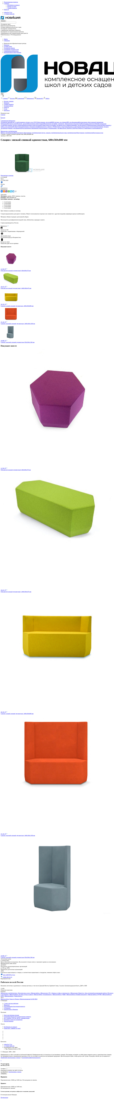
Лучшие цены (8, 46)
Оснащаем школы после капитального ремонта (17, 1016)
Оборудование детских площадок (13, 125)
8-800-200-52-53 (7, 977)
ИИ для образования (73, 122)
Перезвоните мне (6, 978)
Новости (6, 9)
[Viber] (6, 191)
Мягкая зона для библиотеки (9, 993)
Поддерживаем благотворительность (14, 1006)
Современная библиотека (11, 51)
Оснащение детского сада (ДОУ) (27, 122)
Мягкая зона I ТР (46, 993)
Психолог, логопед (22, 123)
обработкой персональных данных (10, 1057)
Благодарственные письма (11, 1015)
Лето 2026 (72, 128)
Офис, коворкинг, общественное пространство (67, 123)
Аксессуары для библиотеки (68, 132)
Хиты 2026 (66, 128)
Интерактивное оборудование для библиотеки (27, 132)
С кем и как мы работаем (11, 1003)
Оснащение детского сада (11, 49)
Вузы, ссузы (14, 122)
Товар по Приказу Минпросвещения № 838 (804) (23, 999)
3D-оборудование (18, 126)
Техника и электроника (74, 126)
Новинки (6, 45)
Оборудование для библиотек (84, 132)
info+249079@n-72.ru (9, 975)
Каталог (3, 20)
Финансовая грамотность (88, 123)
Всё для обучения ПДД (81, 125)
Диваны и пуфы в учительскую (61, 993)
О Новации (7, 1008)
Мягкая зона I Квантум (78, 993)
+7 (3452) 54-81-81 (9, 14)
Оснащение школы (9, 48)
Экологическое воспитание (89, 126)
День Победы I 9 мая (81, 128)
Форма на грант (11, 6)
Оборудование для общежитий (13, 128)
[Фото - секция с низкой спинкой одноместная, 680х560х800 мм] (23, 174)
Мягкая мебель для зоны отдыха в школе (22, 994)
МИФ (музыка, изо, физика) (59, 122)
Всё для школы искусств (61, 125)
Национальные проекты (95, 125)
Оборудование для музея (44, 122)
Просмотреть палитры (7, 175)
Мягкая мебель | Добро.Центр (13, 996)
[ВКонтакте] (2, 191)
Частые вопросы (8, 1021)
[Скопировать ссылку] (16, 191)
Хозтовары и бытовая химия (31, 126)
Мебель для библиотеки (7, 132)
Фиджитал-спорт (12, 123)
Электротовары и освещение (46, 128)
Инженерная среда (49, 123)
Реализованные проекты (11, 2)
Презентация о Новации (11, 1009)
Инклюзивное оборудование (36, 123)
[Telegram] (13, 191)
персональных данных (15, 1072)
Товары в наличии (92, 128)
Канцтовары (71, 125)
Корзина (7, 40)
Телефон (3, 1068)
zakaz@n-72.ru (8, 12)
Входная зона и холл (24, 993)
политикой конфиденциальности (31, 1057)
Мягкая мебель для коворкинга (43, 994)
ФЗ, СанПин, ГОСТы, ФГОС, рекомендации (16, 1018)
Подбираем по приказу (10, 1027)
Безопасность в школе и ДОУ (47, 126)
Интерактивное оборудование (12, 52)
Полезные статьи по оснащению (13, 1019)
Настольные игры (98, 132)
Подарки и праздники (61, 126)
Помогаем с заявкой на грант (12, 1028)
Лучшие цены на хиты (47, 125)
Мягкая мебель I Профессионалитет (77, 994)
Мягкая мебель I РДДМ (95, 994)
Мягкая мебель (36, 993)
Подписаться (4, 1097)
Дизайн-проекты (12, 8)
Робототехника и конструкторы (32, 125)
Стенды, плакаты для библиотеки (50, 132)
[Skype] (11, 191)
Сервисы (6, 3)
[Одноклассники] (4, 191)
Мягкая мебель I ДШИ (60, 994)
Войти (6, 39)
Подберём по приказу (13, 5)
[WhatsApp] (9, 191)
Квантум (99, 128)
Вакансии (7, 1005)
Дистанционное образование (30, 128)
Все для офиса (59, 128)
